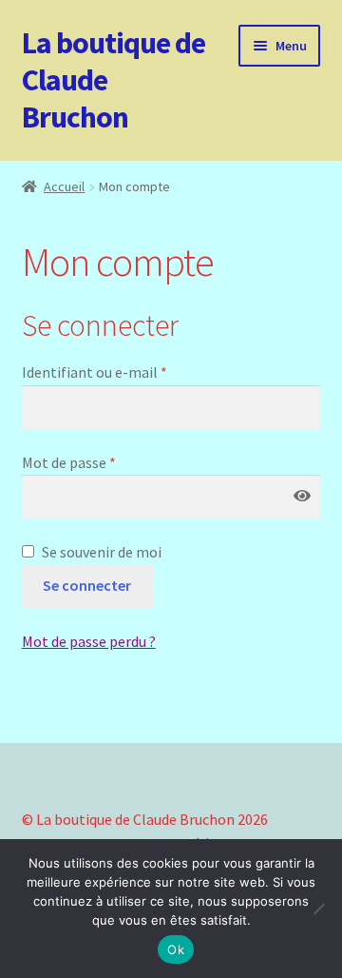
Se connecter (87, 585)
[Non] (318, 908)
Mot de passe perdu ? (89, 641)
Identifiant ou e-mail (94, 371)
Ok (175, 949)
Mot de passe (69, 462)
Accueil (64, 186)
